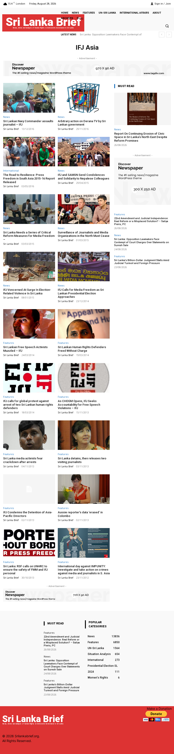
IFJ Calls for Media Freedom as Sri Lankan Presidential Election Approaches (81, 293)
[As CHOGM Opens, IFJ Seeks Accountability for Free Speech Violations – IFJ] (84, 378)
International (11, 170)
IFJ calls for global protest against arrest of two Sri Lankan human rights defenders (28, 404)
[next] (169, 34)
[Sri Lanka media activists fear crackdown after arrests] (29, 435)
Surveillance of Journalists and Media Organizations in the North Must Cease (83, 234)
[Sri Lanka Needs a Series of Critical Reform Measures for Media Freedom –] (29, 209)
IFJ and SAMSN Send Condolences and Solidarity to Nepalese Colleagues (83, 176)
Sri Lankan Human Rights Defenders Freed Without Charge (82, 348)
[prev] (161, 34)
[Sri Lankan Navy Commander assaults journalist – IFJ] (29, 98)
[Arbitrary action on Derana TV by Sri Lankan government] (84, 98)
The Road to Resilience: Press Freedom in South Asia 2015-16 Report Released (29, 178)
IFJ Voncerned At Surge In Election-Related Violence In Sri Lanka (27, 291)
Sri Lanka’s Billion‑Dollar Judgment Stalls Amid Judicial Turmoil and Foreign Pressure (141, 262)
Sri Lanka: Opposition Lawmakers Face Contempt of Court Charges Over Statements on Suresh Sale (141, 242)
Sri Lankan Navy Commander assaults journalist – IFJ (28, 122)
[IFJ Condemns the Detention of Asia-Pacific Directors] (29, 489)
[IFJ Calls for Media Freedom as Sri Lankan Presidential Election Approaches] (84, 266)
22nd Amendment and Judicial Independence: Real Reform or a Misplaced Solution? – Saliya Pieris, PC (141, 221)
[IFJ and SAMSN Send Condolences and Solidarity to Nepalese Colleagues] (84, 152)
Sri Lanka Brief (11, 129)
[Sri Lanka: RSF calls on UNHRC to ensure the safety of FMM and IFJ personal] (29, 543)
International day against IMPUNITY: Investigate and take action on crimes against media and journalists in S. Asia (84, 570)
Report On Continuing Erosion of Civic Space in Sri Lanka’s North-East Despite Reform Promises (140, 137)
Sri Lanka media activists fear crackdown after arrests (23, 460)
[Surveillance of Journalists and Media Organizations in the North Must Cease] (84, 209)
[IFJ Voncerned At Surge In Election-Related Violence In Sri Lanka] (29, 266)
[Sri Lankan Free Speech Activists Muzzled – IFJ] (29, 324)
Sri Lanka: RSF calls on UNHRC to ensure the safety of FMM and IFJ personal (25, 570)
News (6, 117)
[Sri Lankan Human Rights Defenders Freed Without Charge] (84, 324)
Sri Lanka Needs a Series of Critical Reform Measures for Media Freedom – (29, 236)
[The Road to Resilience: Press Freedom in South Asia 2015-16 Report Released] (29, 152)
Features (8, 343)
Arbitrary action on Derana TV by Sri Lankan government (82, 122)
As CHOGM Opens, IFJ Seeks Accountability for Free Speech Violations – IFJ (79, 404)
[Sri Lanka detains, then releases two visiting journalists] (84, 435)
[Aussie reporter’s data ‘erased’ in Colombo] (84, 489)
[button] (167, 26)
